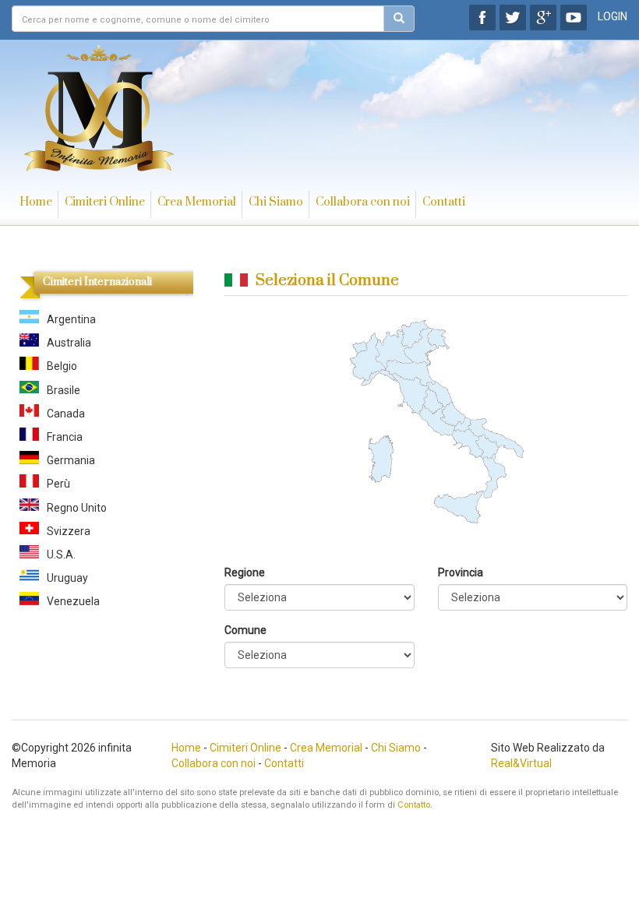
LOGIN (612, 16)
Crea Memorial (196, 202)
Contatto (413, 805)
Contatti (443, 202)
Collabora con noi (363, 202)
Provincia (460, 572)
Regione (244, 572)
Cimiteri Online (105, 202)
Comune (245, 630)
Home (35, 202)
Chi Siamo (276, 202)
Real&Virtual (521, 763)
